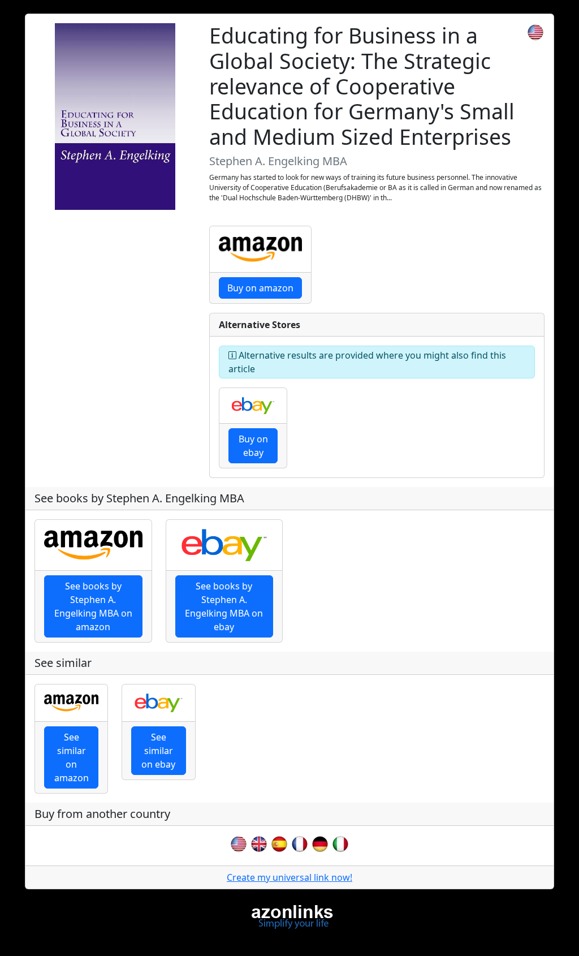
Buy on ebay (253, 446)
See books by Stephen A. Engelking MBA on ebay (224, 606)
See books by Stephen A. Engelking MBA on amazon (93, 606)
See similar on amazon (71, 757)
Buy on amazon (260, 288)
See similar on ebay (158, 750)
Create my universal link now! (289, 877)
